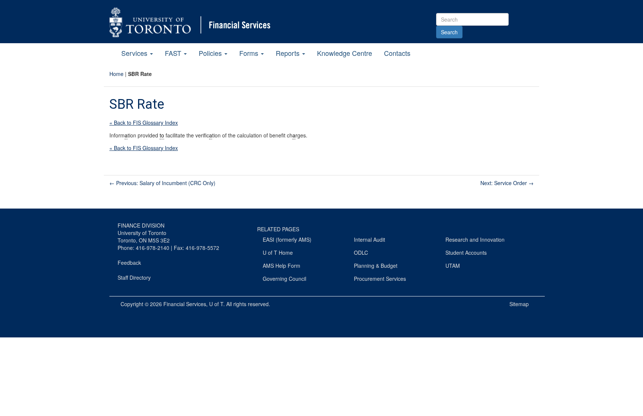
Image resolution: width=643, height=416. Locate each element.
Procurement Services (380, 278)
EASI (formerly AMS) (287, 239)
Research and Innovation (475, 239)
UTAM (452, 265)
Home (116, 73)
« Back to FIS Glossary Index (143, 122)
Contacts (397, 53)
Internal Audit (369, 239)
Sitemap (519, 304)
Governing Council (284, 278)
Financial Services (184, 304)
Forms (249, 53)
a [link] (126, 135)
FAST (174, 53)
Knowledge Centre (344, 53)
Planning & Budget (375, 265)
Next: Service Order (507, 183)
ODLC (361, 252)
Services (135, 53)
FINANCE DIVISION (141, 225)
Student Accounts (466, 252)
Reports (288, 53)
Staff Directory (134, 277)
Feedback (129, 262)
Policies (211, 53)
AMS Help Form (281, 265)
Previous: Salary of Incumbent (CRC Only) (162, 183)
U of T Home (278, 252)
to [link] (162, 135)
